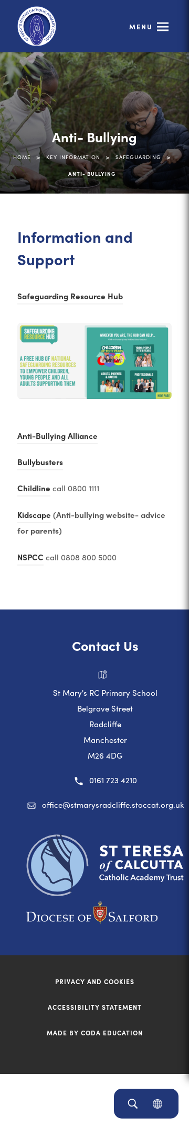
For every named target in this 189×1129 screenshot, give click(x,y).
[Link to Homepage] (37, 26)
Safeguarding (138, 157)
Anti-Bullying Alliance (57, 437)
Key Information (73, 157)
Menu (141, 26)
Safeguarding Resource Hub (70, 297)
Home (22, 157)
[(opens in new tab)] (105, 892)
